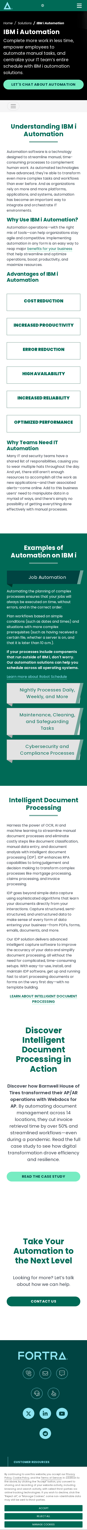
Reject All (43, 1516)
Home (8, 23)
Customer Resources (32, 1462)
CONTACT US (43, 1301)
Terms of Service (51, 1477)
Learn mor (16, 676)
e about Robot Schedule (46, 676)
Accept (43, 1508)
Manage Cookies (43, 1524)
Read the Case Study (43, 1176)
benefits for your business (49, 248)
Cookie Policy (21, 1477)
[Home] (8, 5)
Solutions (25, 23)
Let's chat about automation (43, 84)
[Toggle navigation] (79, 5)
